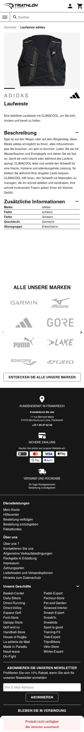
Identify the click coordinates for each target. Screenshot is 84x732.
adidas (16, 95)
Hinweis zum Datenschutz (22, 577)
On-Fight (9, 656)
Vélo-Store (51, 646)
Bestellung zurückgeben (42, 487)
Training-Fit (52, 632)
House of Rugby (15, 636)
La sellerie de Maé (16, 641)
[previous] (3, 332)
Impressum (11, 563)
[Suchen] (14, 17)
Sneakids (50, 622)
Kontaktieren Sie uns (42, 412)
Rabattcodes (12, 529)
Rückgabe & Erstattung (20, 558)
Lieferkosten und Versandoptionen (28, 572)
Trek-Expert (52, 636)
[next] (81, 332)
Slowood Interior (55, 607)
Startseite (10, 27)
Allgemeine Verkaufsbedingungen (27, 553)
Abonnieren (42, 697)
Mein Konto (11, 509)
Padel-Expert (53, 593)
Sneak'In (50, 617)
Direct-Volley (12, 607)
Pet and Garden (55, 602)
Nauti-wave (11, 651)
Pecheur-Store (54, 598)
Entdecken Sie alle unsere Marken (42, 377)
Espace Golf (12, 612)
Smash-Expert (54, 612)
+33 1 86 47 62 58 (42, 425)
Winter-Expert (53, 651)
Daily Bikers (12, 598)
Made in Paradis (15, 646)
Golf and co (11, 627)
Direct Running (14, 602)
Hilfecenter (11, 514)
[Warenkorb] (80, 6)
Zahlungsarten (13, 567)
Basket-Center (13, 593)
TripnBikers (52, 641)
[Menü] (5, 17)
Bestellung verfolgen (18, 519)
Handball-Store (14, 632)
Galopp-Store (13, 622)
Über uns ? (11, 543)
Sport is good (53, 627)
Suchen (23, 17)
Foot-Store (11, 617)
